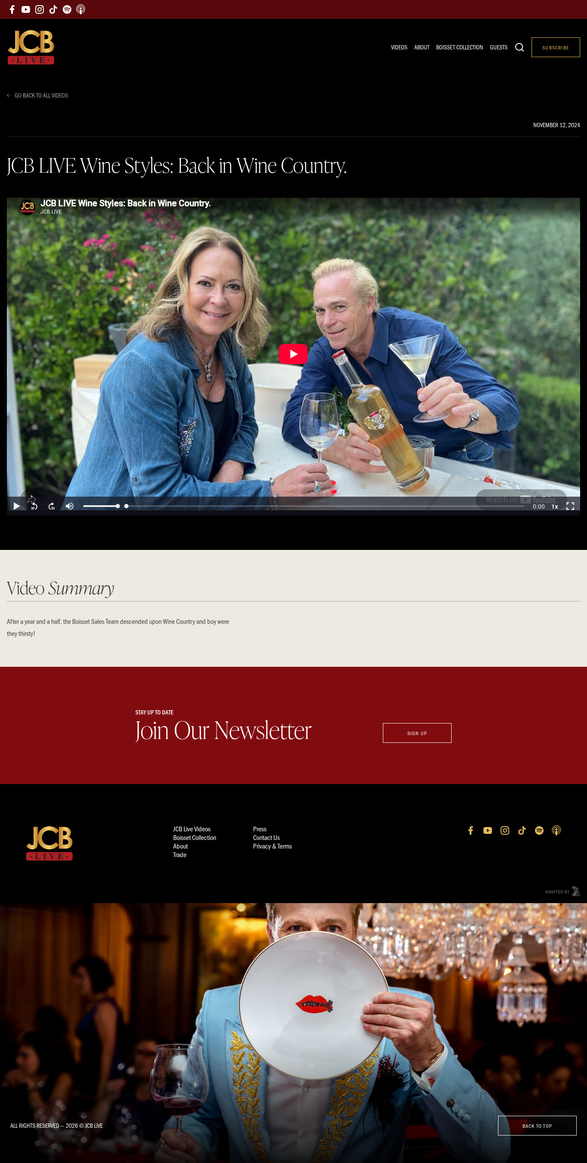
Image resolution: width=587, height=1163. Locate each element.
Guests (499, 47)
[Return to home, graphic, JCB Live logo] (31, 47)
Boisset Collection (459, 47)
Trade (179, 854)
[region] (293, 354)
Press (259, 828)
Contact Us (266, 837)
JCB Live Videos (192, 828)
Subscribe (555, 47)
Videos (399, 47)
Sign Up (417, 733)
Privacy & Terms (272, 845)
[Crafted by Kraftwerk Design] (563, 891)
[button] (16, 506)
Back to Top (537, 1125)
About (421, 47)
